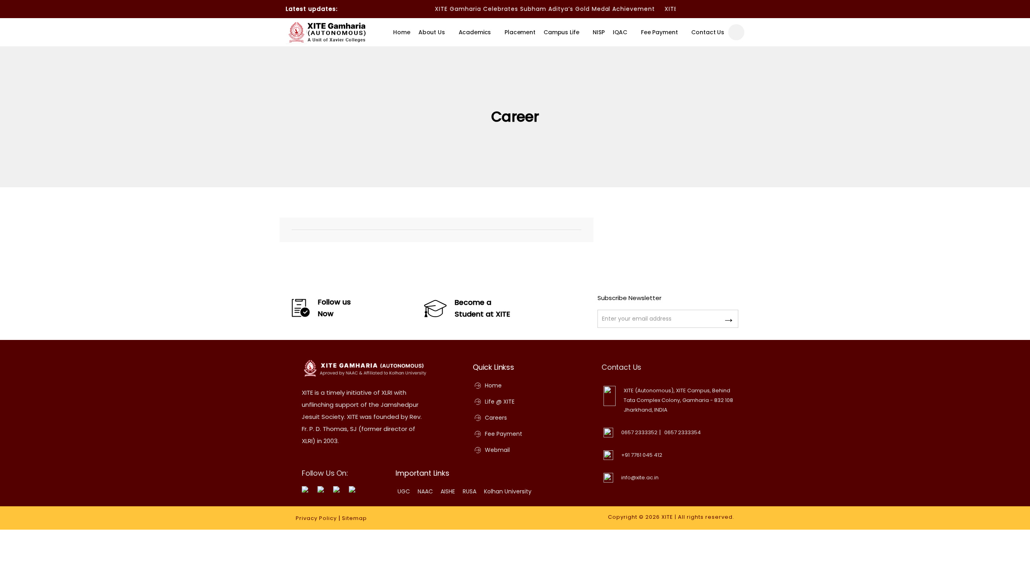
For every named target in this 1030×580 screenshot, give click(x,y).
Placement (520, 32)
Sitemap (354, 518)
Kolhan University (507, 491)
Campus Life (561, 32)
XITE (667, 517)
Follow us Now (334, 308)
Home (401, 32)
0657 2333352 (639, 432)
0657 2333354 (682, 432)
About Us (431, 32)
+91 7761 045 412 (641, 455)
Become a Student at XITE (482, 308)
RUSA (469, 491)
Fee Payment (659, 32)
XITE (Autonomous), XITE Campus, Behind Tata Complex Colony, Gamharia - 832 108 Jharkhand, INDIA (678, 400)
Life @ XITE (500, 402)
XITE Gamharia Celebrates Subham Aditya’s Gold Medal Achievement (534, 9)
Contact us (707, 32)
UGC (404, 491)
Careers (496, 418)
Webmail (497, 450)
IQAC (620, 32)
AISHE (448, 491)
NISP (598, 32)
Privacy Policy (316, 518)
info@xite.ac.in (640, 477)
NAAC (425, 491)
